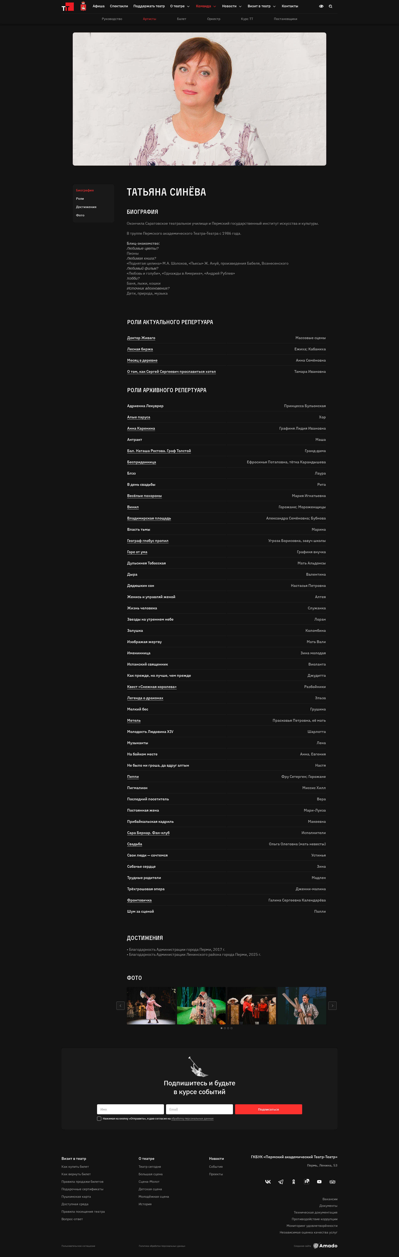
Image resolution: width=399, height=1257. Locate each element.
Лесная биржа (140, 349)
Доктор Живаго (141, 337)
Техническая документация (315, 1212)
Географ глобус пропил (148, 540)
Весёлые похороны (144, 495)
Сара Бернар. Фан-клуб (148, 832)
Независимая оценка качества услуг (308, 1232)
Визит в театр (259, 6)
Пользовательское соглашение (78, 1246)
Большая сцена (151, 1174)
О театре (177, 6)
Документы (328, 1206)
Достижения (86, 207)
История (145, 1204)
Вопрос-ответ (72, 1219)
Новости (229, 6)
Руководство (112, 19)
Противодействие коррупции (314, 1219)
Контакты (290, 6)
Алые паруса (138, 417)
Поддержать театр (149, 6)
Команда (204, 6)
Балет (181, 19)
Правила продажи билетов (82, 1181)
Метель (134, 720)
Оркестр (213, 19)
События (216, 1166)
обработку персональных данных (192, 1118)
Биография (85, 190)
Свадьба (134, 844)
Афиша (99, 6)
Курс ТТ (247, 19)
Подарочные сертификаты (82, 1189)
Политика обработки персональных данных (162, 1246)
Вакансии (330, 1199)
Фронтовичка (139, 900)
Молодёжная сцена (154, 1196)
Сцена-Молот (149, 1181)
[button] (120, 1006)
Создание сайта (302, 1246)
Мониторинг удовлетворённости (312, 1226)
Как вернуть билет (76, 1174)
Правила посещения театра (83, 1211)
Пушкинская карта (76, 1196)
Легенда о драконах (145, 697)
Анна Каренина (141, 428)
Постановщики (285, 19)
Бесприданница (141, 462)
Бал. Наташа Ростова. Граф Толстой (159, 450)
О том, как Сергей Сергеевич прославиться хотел (171, 371)
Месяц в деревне (142, 360)
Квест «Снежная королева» (152, 686)
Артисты (149, 19)
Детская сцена (150, 1189)
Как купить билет (75, 1166)
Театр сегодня (150, 1166)
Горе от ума (137, 551)
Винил (133, 507)
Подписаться (268, 1109)
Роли (80, 198)
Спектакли (119, 6)
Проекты (216, 1174)
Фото (80, 215)
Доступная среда (75, 1204)
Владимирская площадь (149, 518)
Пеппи (133, 776)
